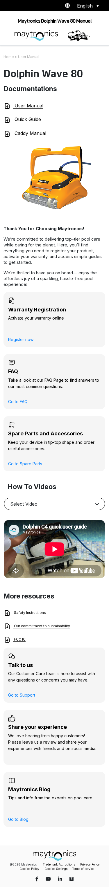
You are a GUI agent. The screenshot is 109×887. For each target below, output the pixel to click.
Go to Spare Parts (25, 463)
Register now (20, 339)
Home (8, 57)
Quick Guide (27, 119)
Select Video (23, 504)
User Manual (28, 106)
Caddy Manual (29, 133)
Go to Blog (18, 819)
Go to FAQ (18, 401)
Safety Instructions (29, 612)
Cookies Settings (55, 868)
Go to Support (21, 695)
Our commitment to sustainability (41, 626)
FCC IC (19, 639)
